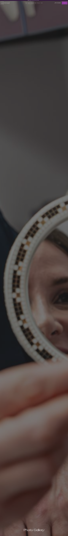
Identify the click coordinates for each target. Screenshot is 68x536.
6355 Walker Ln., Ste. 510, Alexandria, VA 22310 (33, 0)
